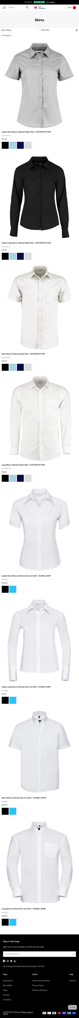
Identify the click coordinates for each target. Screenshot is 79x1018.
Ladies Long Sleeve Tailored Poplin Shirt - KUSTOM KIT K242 (26, 243)
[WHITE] (35, 145)
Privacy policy (27, 1012)
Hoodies (6, 995)
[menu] (4, 8)
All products (8, 981)
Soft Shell (7, 1000)
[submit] (73, 954)
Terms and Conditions (41, 981)
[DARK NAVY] (20, 145)
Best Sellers (8, 985)
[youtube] (15, 961)
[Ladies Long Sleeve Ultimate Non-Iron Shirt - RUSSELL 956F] (39, 640)
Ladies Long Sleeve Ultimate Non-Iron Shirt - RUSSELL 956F (26, 687)
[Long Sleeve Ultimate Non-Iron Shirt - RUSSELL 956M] (39, 862)
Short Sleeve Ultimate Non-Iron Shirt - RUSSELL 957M (24, 798)
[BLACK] (5, 145)
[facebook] (4, 961)
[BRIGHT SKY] (12, 589)
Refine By (45, 30)
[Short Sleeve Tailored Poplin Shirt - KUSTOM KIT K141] (39, 307)
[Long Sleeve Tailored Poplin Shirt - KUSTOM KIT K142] (39, 418)
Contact (72, 981)
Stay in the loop (11, 942)
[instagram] (8, 961)
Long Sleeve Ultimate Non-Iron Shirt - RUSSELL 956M (24, 909)
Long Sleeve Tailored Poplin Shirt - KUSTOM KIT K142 (23, 465)
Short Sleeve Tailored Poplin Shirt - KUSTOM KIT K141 (23, 354)
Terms (5, 1014)
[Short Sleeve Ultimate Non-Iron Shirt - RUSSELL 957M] (39, 751)
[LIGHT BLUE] (12, 145)
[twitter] (11, 961)
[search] (18, 7)
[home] (39, 8)
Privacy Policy (38, 985)
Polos (5, 990)
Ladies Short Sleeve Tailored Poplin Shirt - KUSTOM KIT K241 (26, 132)
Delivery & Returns (39, 990)
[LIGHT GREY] (28, 145)
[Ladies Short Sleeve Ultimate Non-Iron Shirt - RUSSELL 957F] (39, 529)
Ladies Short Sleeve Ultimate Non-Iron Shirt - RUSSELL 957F (26, 576)
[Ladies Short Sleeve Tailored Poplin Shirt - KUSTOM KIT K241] (39, 85)
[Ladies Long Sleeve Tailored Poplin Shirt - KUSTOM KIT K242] (39, 196)
